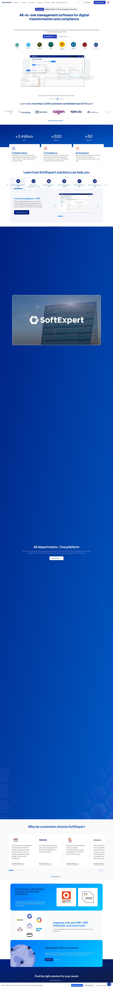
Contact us (87, 2)
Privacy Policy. (38, 985)
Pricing (53, 2)
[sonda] (93, 112)
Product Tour (62, 36)
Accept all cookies (77, 985)
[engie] (41, 112)
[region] (56, 70)
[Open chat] (109, 984)
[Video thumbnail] (56, 320)
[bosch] (7, 112)
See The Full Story (17, 863)
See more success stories (55, 120)
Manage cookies (89, 985)
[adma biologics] (59, 112)
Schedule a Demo (99, 2)
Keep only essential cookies (103, 985)
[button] (108, 2)
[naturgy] (24, 112)
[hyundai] (76, 112)
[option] (17, 46)
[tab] (50, 99)
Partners (47, 2)
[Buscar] (79, 2)
